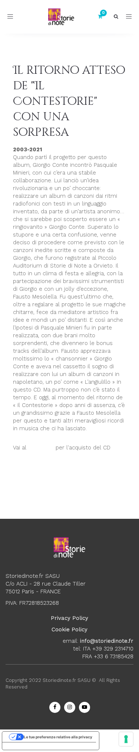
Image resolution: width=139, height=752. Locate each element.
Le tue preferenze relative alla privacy (58, 737)
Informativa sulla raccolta (29, 746)
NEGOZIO (41, 447)
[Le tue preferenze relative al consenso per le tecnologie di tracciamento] (126, 739)
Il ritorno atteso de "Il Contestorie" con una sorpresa (69, 101)
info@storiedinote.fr (106, 641)
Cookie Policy (69, 629)
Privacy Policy (69, 618)
